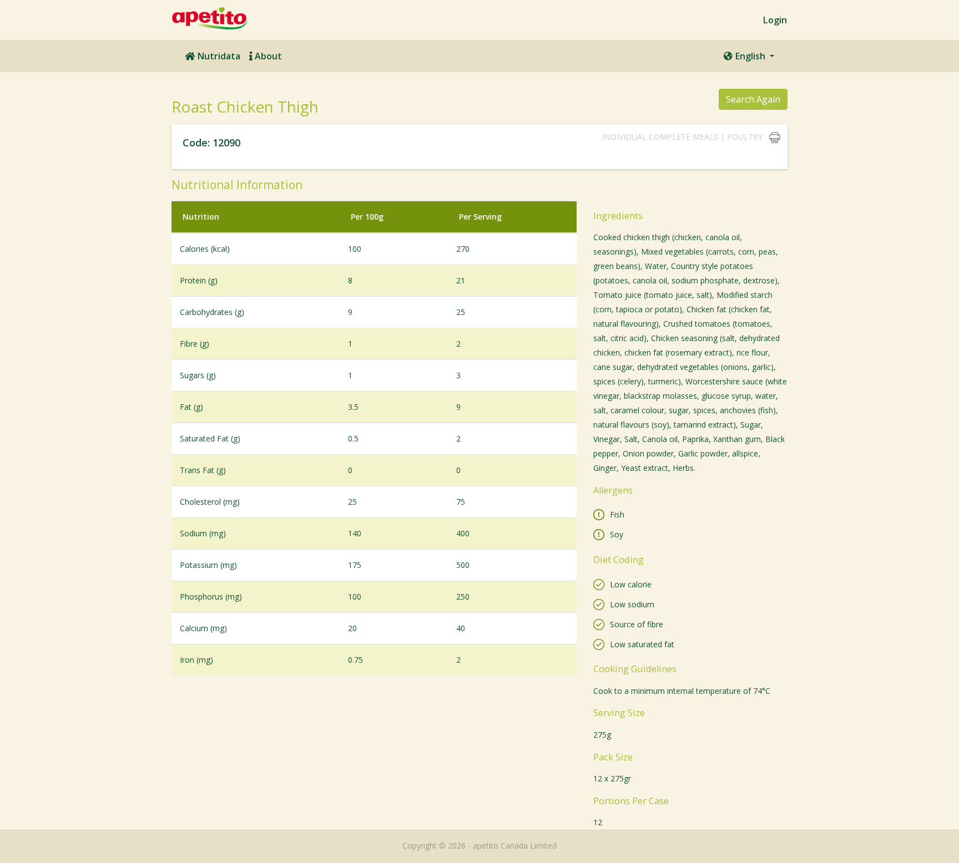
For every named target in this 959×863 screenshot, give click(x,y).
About (267, 56)
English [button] (750, 56)
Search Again (753, 99)
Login (775, 20)
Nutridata (217, 56)
